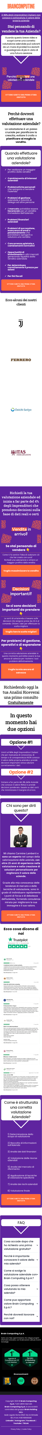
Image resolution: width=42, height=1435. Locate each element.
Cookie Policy (26, 1429)
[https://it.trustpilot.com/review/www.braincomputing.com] (21, 965)
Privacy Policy (15, 1429)
